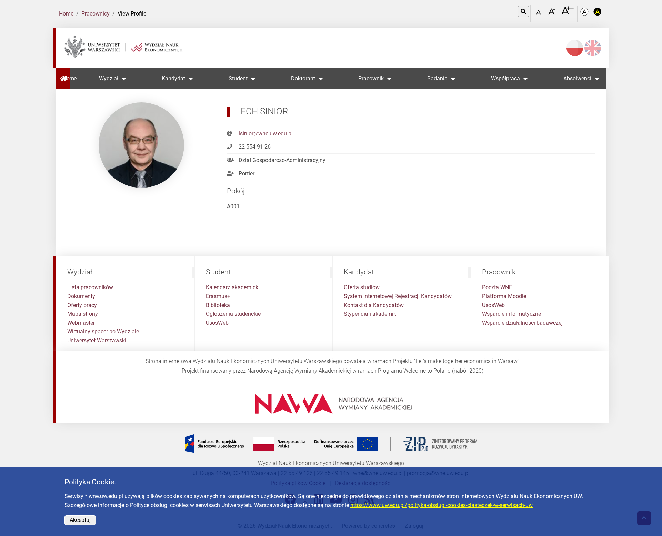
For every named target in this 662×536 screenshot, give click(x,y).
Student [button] (238, 78)
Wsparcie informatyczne (511, 314)
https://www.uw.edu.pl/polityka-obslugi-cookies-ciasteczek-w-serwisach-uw (441, 505)
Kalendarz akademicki (233, 287)
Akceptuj (80, 520)
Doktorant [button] (303, 78)
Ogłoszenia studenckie (233, 314)
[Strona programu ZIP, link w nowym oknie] (331, 443)
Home (66, 13)
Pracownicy (95, 13)
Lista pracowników (90, 287)
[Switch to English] (592, 48)
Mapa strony (82, 314)
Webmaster (81, 323)
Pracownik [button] (371, 78)
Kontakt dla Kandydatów (374, 305)
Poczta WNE (497, 287)
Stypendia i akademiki (371, 314)
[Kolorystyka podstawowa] (585, 14)
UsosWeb (217, 323)
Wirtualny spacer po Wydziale (103, 331)
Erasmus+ (218, 296)
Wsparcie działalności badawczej (522, 323)
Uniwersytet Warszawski (96, 340)
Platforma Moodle (504, 296)
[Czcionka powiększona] (552, 13)
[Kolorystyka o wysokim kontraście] (597, 14)
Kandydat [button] (173, 78)
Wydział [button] (108, 78)
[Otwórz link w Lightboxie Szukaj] (523, 11)
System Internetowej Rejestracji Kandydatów (398, 296)
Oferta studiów (362, 287)
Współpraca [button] (505, 78)
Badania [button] (437, 78)
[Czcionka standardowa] (539, 14)
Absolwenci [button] (577, 78)
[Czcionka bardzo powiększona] (567, 13)
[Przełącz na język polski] (574, 48)
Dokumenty (81, 296)
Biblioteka (218, 305)
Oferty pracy (82, 305)
